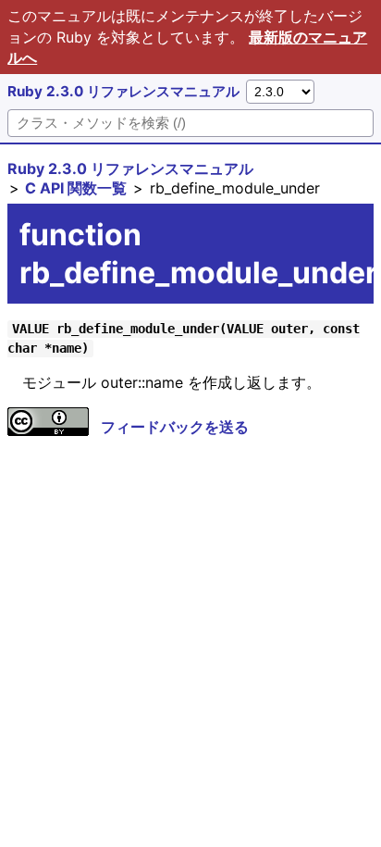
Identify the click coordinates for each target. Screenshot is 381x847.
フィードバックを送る (175, 426)
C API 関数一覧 (76, 188)
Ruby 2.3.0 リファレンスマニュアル (123, 91)
